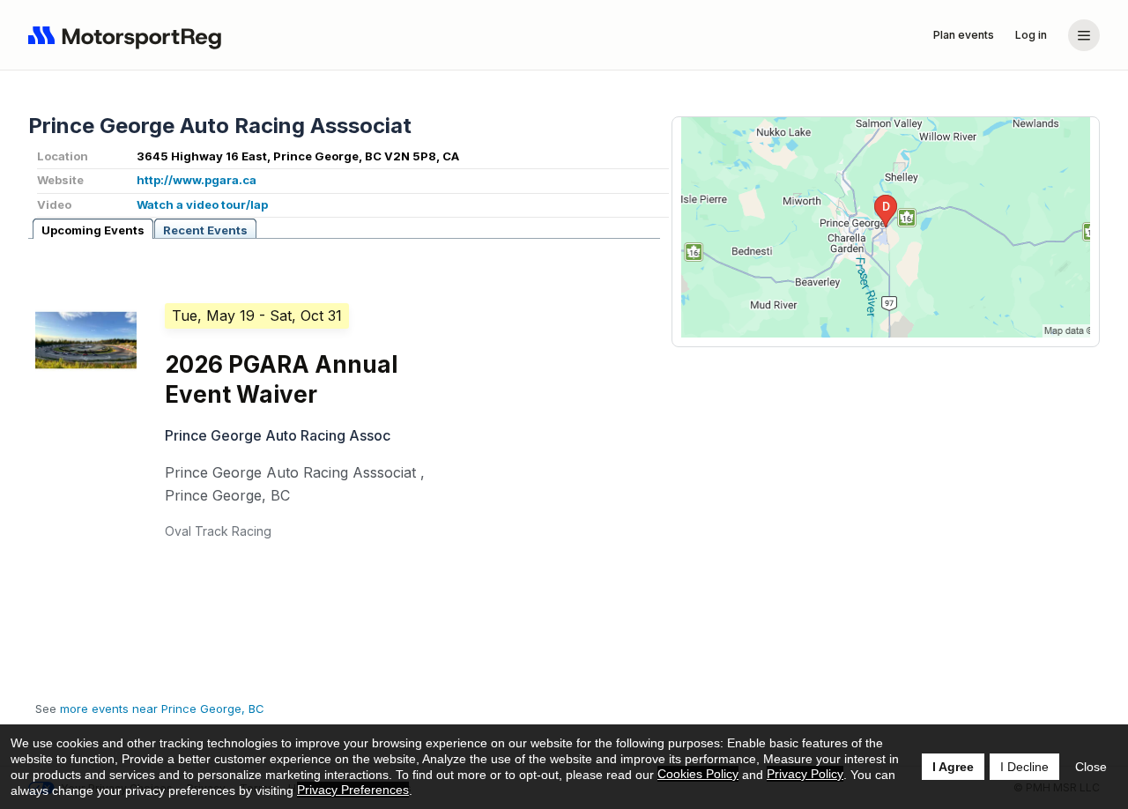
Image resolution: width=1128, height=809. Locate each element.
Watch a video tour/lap (202, 204)
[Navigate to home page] (128, 35)
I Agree (953, 767)
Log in (1031, 34)
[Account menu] (1084, 35)
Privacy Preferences (353, 790)
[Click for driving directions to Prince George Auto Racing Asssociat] (885, 227)
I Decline (1024, 767)
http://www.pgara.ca (196, 180)
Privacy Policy (805, 774)
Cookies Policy (697, 774)
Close (1091, 767)
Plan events (963, 34)
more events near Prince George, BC (162, 708)
